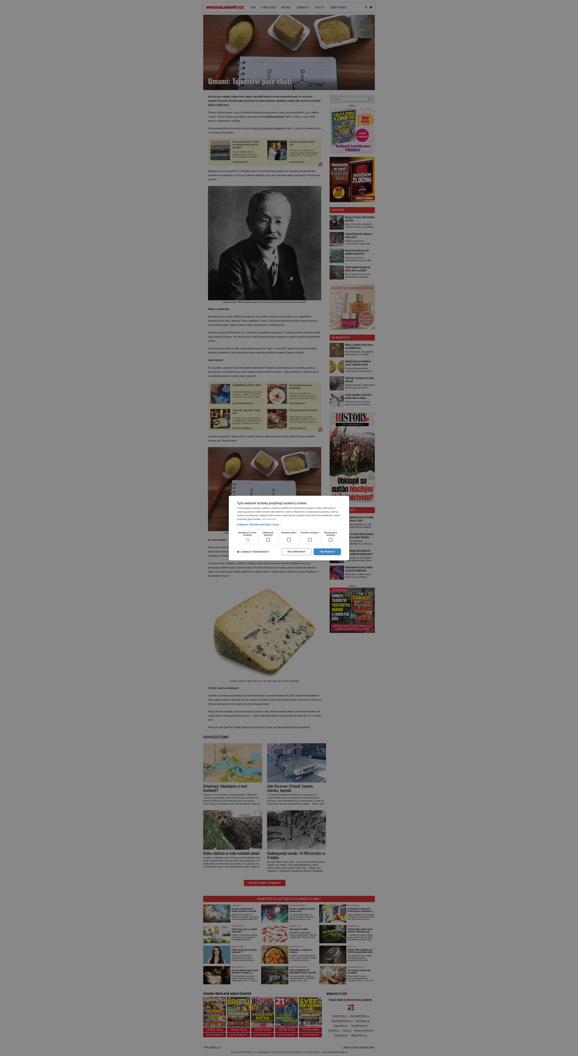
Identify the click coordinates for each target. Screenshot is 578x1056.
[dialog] (289, 528)
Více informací (269, 519)
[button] (289, 524)
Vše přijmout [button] (327, 551)
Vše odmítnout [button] (296, 551)
